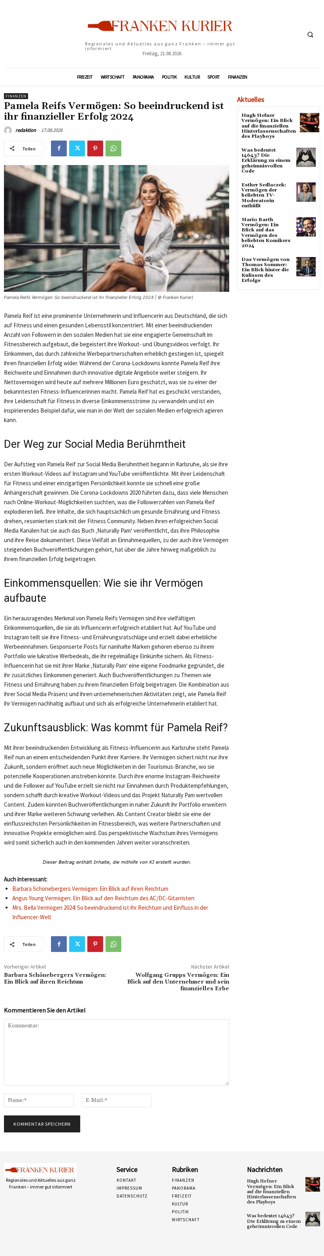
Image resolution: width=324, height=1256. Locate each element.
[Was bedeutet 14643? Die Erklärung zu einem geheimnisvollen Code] (306, 157)
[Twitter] (77, 148)
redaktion (25, 130)
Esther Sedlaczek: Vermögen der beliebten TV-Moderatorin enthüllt (263, 195)
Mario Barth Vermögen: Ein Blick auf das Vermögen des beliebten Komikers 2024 (265, 233)
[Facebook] (59, 148)
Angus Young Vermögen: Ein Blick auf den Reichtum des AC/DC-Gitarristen (103, 898)
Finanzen (16, 96)
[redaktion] (9, 130)
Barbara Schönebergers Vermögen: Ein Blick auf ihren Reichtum (90, 888)
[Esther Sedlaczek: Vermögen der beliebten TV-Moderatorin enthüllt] (306, 192)
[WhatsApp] (113, 148)
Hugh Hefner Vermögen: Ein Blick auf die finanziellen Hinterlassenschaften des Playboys (268, 126)
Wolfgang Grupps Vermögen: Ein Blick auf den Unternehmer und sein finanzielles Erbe (178, 982)
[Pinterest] (95, 148)
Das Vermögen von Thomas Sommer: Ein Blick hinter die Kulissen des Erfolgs (265, 270)
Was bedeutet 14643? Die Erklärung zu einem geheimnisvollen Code (265, 160)
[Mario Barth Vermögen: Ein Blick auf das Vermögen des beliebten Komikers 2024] (306, 227)
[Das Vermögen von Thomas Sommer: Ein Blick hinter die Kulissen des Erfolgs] (306, 266)
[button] (310, 34)
